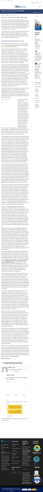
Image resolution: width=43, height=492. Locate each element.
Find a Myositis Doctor (16, 448)
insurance (6, 363)
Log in (33, 2)
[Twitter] (3, 1)
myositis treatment (18, 363)
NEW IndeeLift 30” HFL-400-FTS (38, 83)
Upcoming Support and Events (37, 106)
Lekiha (13, 367)
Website (24, 394)
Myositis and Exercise (16, 461)
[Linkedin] (6, 1)
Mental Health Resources (14, 454)
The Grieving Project (37, 101)
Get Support (14, 450)
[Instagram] (12, 1)
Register (37, 2)
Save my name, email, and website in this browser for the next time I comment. (17, 402)
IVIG (26, 125)
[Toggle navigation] (40, 6)
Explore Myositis (38, 86)
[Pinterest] (10, 1)
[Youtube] (8, 1)
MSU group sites (4, 201)
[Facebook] (4, 1)
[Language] (40, 3)
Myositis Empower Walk (15, 458)
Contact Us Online (5, 469)
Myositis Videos (15, 463)
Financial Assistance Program (37, 90)
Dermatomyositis (21, 102)
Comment (8, 381)
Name (7, 394)
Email (15, 394)
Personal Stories (14, 15)
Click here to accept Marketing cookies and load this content (14, 407)
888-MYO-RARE (4, 453)
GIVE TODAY (25, 469)
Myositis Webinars (36, 95)
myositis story (11, 363)
